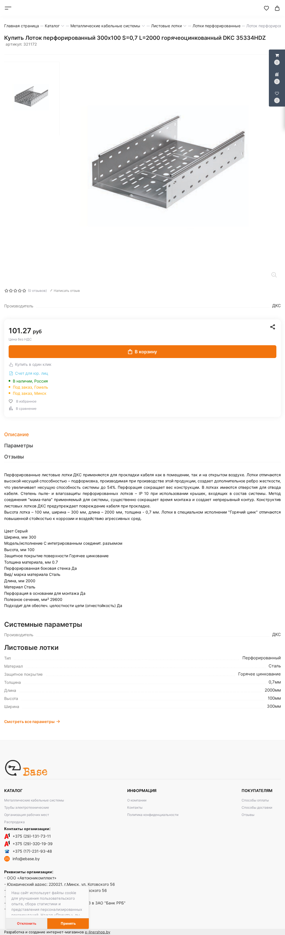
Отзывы (248, 815)
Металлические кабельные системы (34, 800)
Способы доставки (257, 807)
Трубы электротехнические (26, 807)
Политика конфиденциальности (152, 815)
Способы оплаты (255, 800)
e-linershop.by (97, 932)
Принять (68, 923)
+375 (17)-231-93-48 (32, 851)
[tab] (142, 434)
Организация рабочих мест (26, 815)
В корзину (146, 351)
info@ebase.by (26, 858)
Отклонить (26, 923)
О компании (136, 800)
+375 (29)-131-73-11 (32, 836)
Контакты (134, 807)
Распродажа (14, 822)
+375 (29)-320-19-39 (33, 843)
